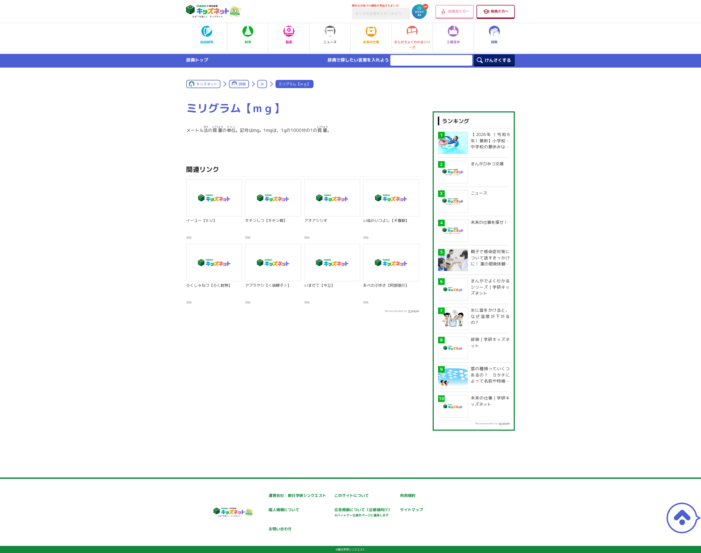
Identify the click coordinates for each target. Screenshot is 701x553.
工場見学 (453, 42)
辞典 (494, 42)
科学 (248, 42)
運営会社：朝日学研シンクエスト (297, 495)
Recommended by (396, 311)
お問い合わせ (280, 528)
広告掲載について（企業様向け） (363, 512)
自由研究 (206, 42)
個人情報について (284, 509)
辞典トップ (197, 60)
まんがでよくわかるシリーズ (412, 45)
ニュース (330, 42)
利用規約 (407, 495)
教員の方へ (499, 11)
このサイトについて (351, 495)
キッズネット (206, 84)
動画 (289, 42)
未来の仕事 (371, 42)
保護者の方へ (458, 11)
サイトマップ (411, 509)
